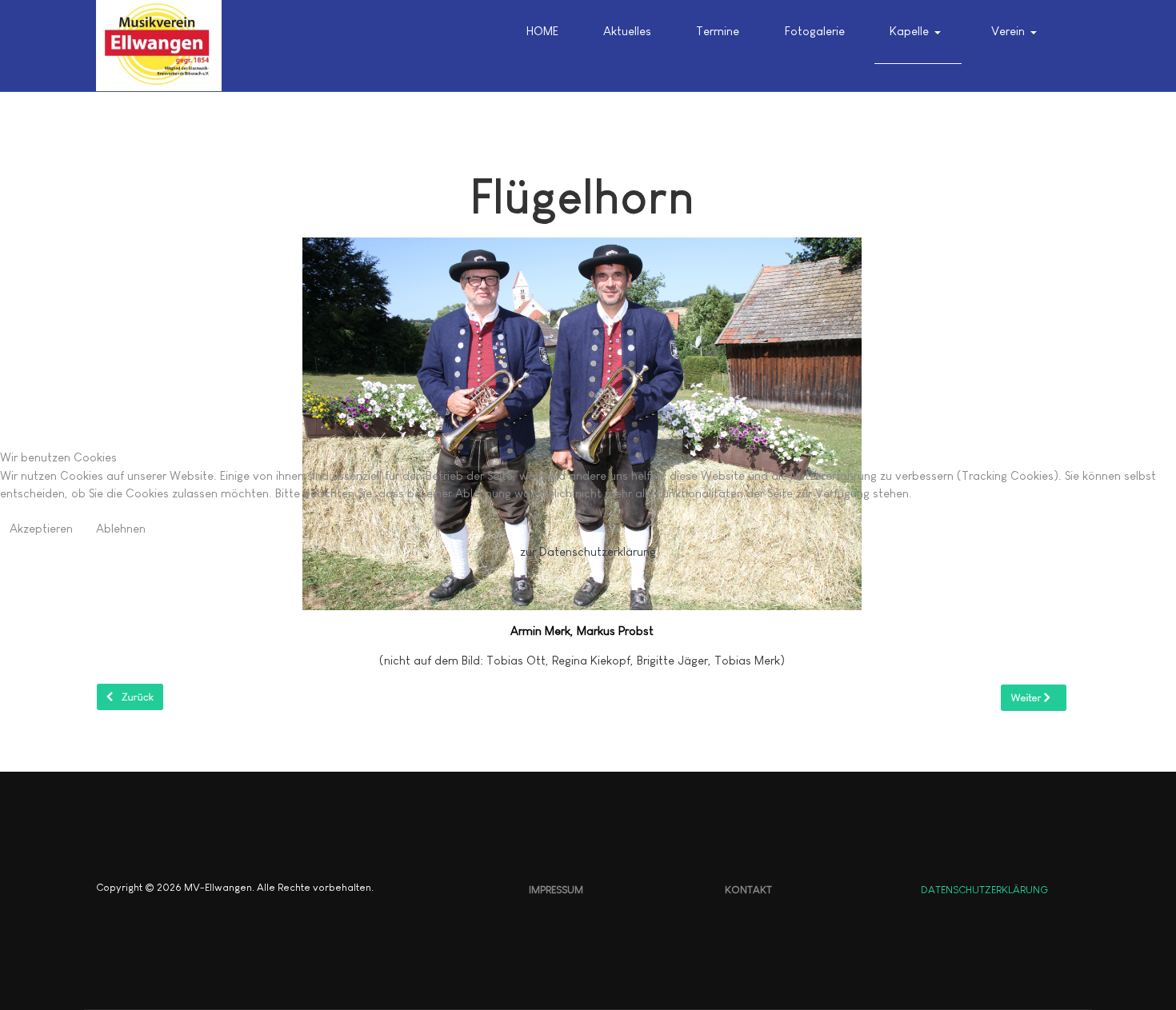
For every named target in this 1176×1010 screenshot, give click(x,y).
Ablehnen (121, 528)
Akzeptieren (41, 528)
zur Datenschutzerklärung (588, 551)
